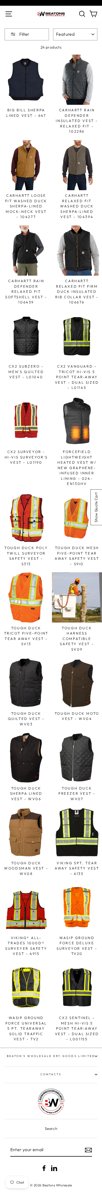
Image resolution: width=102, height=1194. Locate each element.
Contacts (51, 1074)
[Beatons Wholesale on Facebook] (44, 1168)
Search (51, 1128)
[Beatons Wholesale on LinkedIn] (54, 1168)
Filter (23, 34)
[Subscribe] (88, 1150)
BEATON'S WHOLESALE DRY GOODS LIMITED (51, 1056)
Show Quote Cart (96, 507)
